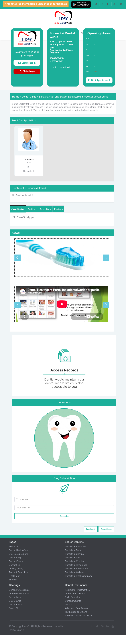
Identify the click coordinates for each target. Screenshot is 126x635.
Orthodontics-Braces (75, 593)
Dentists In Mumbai (74, 561)
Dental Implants (73, 601)
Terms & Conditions (18, 572)
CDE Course (15, 601)
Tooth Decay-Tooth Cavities (78, 615)
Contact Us (14, 565)
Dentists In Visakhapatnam (78, 576)
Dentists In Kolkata (74, 572)
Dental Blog (15, 557)
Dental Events (16, 604)
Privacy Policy (16, 568)
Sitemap (13, 579)
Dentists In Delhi (73, 550)
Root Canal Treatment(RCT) (79, 590)
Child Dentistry (72, 597)
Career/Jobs (15, 608)
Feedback (90, 529)
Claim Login (28, 71)
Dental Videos (16, 561)
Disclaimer (14, 576)
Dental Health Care (18, 550)
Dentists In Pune (73, 557)
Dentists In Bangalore (75, 546)
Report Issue (106, 529)
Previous (17, 258)
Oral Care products (18, 554)
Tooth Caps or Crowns (76, 612)
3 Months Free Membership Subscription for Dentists (36, 3)
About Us (13, 546)
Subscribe (64, 516)
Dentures (69, 604)
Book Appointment (100, 80)
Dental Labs (15, 597)
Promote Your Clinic (19, 593)
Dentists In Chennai (74, 554)
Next (106, 258)
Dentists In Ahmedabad (77, 568)
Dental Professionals (19, 590)
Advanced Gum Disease (77, 608)
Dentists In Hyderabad (76, 565)
